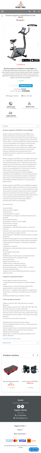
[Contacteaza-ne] (29, 11)
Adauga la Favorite (12, 96)
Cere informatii (27, 96)
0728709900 (21, 415)
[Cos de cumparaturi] (34, 11)
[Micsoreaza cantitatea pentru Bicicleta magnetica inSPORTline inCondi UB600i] (10, 85)
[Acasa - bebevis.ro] (20, 4)
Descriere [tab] (5, 126)
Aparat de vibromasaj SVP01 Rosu (11, 382)
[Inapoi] (1, 16)
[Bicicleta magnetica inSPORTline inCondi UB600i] (20, 42)
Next (38, 44)
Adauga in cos (25, 86)
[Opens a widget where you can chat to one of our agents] (34, 449)
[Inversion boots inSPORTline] (30, 370)
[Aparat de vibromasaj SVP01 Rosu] (11, 369)
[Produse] (2, 11)
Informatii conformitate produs (12, 338)
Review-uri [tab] (7, 343)
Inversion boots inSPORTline (30, 381)
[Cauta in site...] (39, 11)
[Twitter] (22, 406)
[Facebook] (18, 406)
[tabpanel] (20, 42)
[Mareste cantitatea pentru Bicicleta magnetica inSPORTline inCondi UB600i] (16, 85)
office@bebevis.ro (22, 418)
